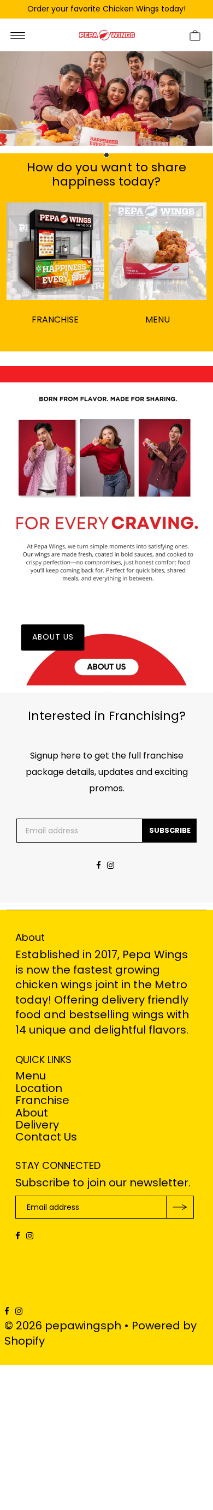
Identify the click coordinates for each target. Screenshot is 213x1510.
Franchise (42, 1100)
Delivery (37, 1124)
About (31, 1112)
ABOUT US (53, 636)
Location (38, 1088)
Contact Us (46, 1136)
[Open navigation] (18, 35)
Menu (30, 1075)
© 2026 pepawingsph (62, 1325)
